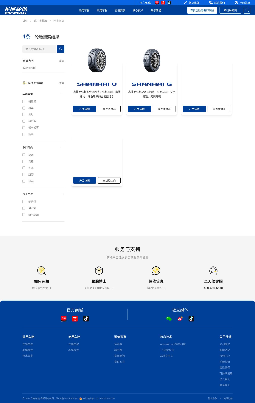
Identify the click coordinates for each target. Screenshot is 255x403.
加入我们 (225, 379)
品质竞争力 (166, 355)
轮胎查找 (58, 20)
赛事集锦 (119, 355)
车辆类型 (27, 344)
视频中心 (225, 355)
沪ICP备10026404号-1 (67, 398)
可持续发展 (226, 373)
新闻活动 (225, 350)
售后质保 (225, 367)
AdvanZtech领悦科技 (173, 344)
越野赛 (118, 350)
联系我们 (225, 385)
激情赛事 (120, 10)
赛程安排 (119, 361)
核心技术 (138, 10)
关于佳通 (156, 10)
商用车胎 (102, 10)
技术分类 (27, 355)
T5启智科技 (167, 350)
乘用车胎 (84, 10)
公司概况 (225, 344)
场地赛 (118, 344)
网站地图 (228, 398)
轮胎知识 (225, 361)
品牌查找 (27, 350)
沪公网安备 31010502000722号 (98, 398)
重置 (61, 61)
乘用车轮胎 (40, 20)
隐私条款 (212, 398)
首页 (25, 20)
